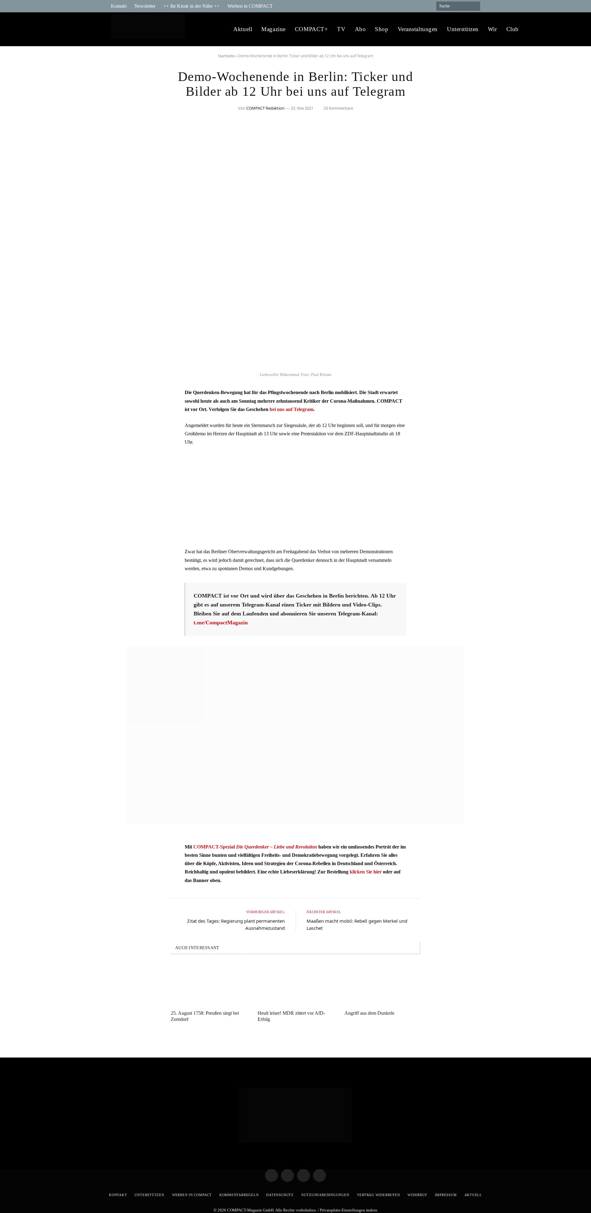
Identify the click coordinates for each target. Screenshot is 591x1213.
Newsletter (145, 6)
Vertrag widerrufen (378, 1195)
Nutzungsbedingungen (325, 1195)
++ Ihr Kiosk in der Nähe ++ (191, 6)
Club (512, 29)
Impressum (446, 1195)
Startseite (226, 55)
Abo (360, 29)
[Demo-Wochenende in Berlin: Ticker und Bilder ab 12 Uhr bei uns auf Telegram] (295, 365)
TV (341, 29)
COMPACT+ (311, 29)
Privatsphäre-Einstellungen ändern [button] (348, 1210)
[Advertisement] (295, 497)
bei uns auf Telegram (291, 409)
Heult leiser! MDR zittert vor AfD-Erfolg (291, 1016)
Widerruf (417, 1195)
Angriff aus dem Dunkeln (369, 1013)
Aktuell (242, 29)
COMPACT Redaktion (265, 108)
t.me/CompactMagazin (221, 622)
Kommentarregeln (239, 1195)
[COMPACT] (150, 29)
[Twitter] (121, 411)
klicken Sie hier (366, 871)
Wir (492, 29)
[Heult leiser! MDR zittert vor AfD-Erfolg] (295, 984)
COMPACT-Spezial (255, 846)
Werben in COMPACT (250, 6)
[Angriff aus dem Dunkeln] (382, 984)
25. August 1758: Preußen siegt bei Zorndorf (205, 1016)
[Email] (121, 427)
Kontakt (119, 6)
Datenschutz (279, 1195)
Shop (381, 29)
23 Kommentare (338, 108)
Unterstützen (463, 29)
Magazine (273, 29)
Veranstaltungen (418, 29)
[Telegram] (121, 396)
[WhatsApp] (121, 443)
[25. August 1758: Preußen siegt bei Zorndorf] (209, 984)
